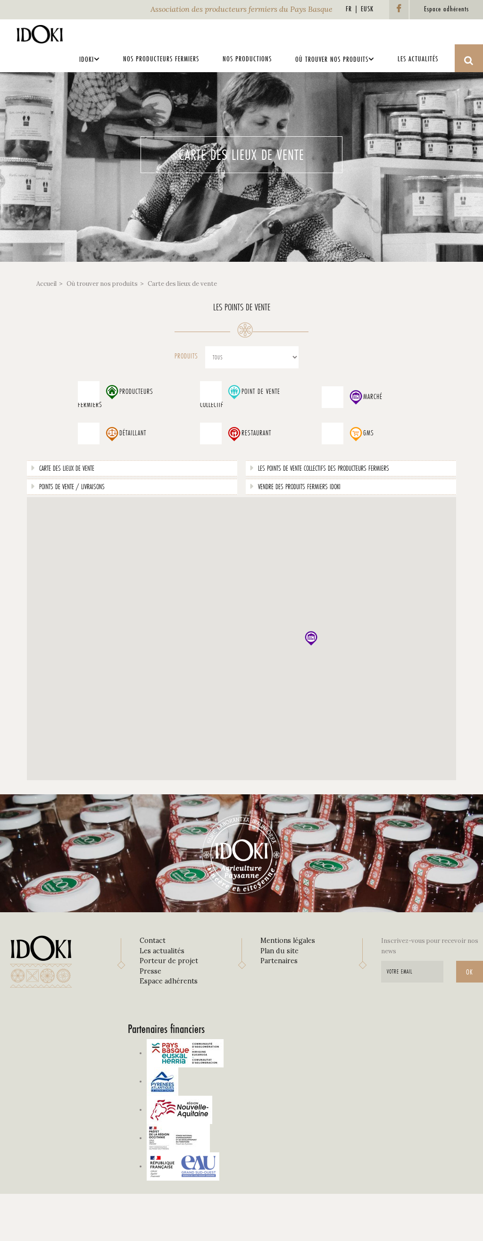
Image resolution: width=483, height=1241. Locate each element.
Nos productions (247, 59)
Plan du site (279, 951)
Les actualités (418, 59)
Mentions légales (287, 940)
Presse (150, 971)
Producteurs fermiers (115, 398)
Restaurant (256, 433)
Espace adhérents (169, 981)
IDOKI (86, 59)
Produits (186, 356)
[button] (311, 638)
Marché (373, 396)
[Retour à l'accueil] (39, 31)
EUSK (367, 9)
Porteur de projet (169, 961)
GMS (368, 433)
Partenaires (279, 961)
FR (349, 9)
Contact (153, 940)
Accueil (46, 284)
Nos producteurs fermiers (161, 59)
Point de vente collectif (240, 398)
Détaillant (132, 433)
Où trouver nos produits (331, 59)
